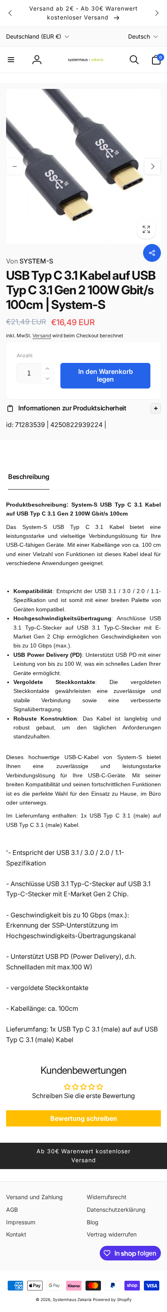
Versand (41, 335)
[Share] (152, 253)
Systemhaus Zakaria (72, 1299)
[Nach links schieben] (10, 13)
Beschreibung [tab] (28, 477)
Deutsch (139, 36)
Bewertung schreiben (83, 1118)
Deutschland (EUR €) (33, 36)
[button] (11, 60)
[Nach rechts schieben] (156, 13)
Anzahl (24, 355)
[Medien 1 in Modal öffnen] (83, 166)
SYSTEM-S (29, 261)
